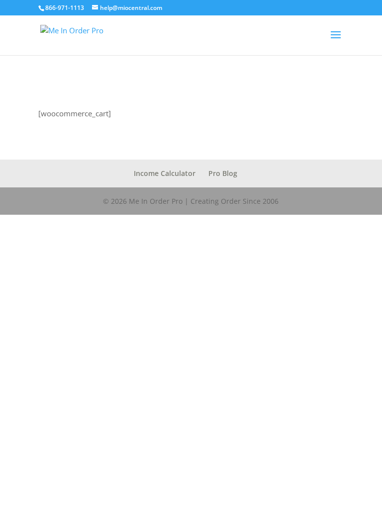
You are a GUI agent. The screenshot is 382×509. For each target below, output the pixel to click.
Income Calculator (164, 173)
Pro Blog (222, 173)
